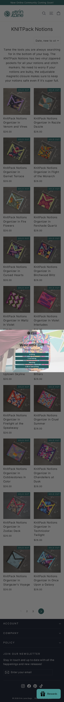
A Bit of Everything (32, 367)
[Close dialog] (62, 331)
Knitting (32, 354)
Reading (32, 363)
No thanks (32, 370)
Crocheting (32, 358)
